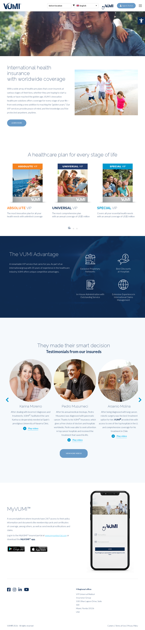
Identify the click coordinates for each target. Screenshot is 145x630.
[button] (141, 20)
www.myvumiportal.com (56, 538)
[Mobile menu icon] (140, 6)
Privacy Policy (132, 629)
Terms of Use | (121, 629)
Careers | (111, 629)
